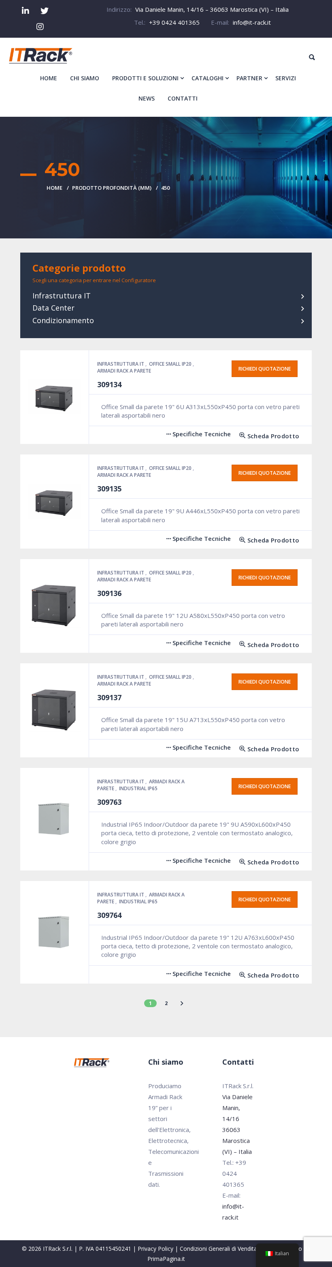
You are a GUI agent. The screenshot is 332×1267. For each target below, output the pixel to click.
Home (54, 187)
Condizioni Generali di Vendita (218, 1248)
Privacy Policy (155, 1248)
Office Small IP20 (171, 363)
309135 (109, 488)
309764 (109, 915)
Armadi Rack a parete (124, 370)
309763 (109, 802)
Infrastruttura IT (61, 295)
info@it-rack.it (252, 22)
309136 (109, 593)
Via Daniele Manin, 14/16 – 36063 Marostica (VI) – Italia (212, 9)
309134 (109, 384)
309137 (109, 697)
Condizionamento (63, 320)
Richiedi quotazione (264, 368)
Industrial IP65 (138, 788)
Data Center (53, 308)
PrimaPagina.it (166, 1259)
